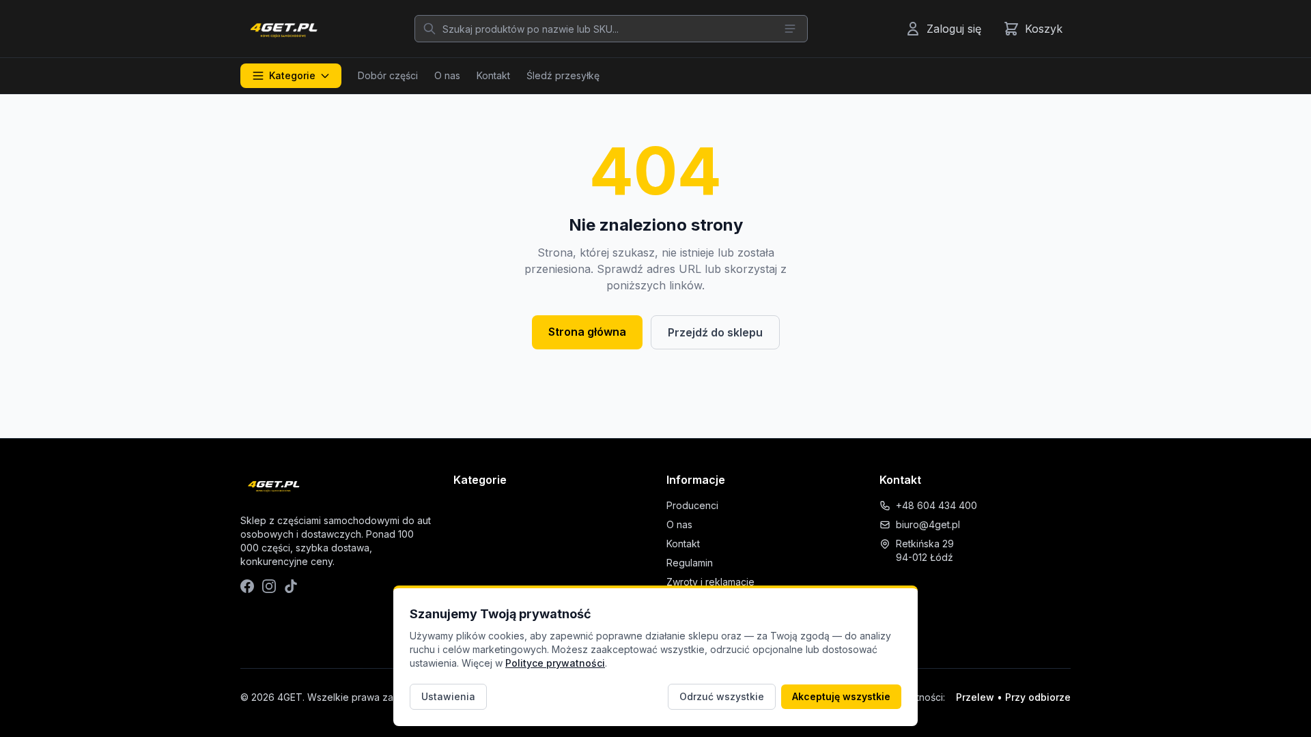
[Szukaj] (429, 28)
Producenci (692, 505)
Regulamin (689, 562)
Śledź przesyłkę (563, 75)
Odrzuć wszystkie (721, 696)
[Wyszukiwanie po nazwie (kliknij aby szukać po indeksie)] (790, 28)
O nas (447, 75)
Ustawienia (448, 696)
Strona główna (587, 331)
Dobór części (388, 75)
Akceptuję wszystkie (841, 696)
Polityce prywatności (555, 663)
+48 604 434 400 (936, 505)
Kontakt (493, 75)
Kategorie (292, 75)
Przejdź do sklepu (715, 332)
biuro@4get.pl (928, 524)
